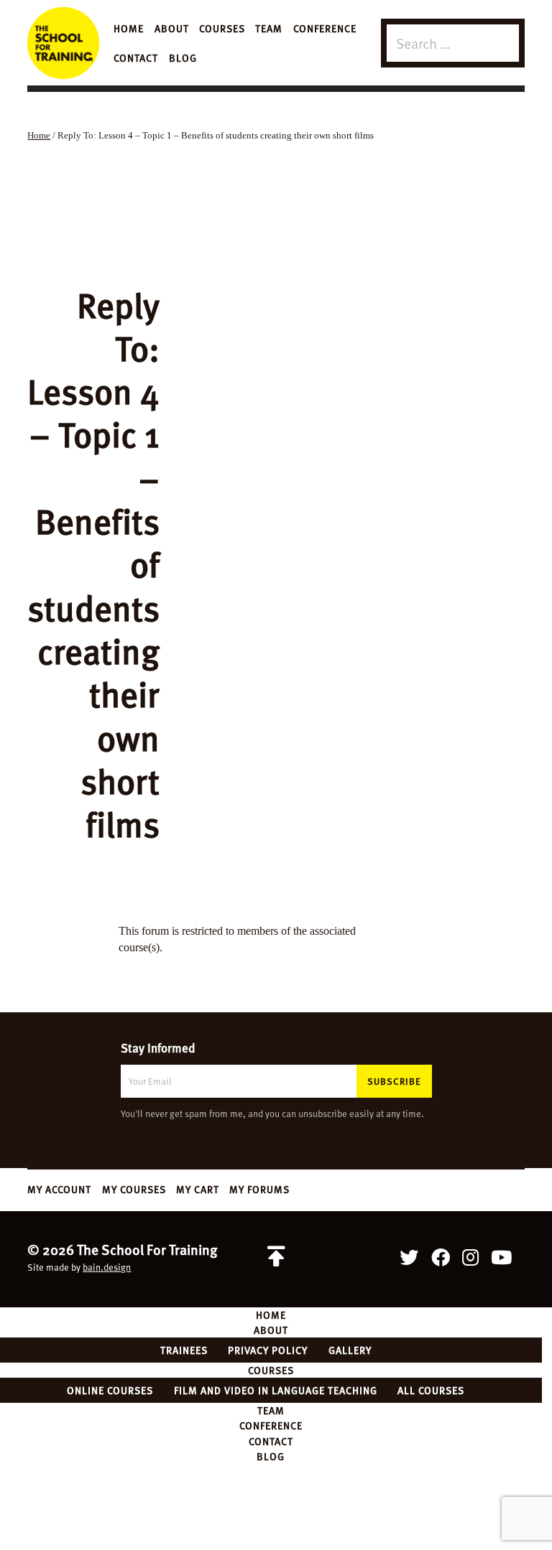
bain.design (107, 1267)
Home (129, 28)
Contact (136, 57)
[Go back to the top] (276, 1257)
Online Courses (110, 1390)
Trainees (184, 1350)
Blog (183, 57)
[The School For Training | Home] (63, 43)
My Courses (134, 1189)
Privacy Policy (268, 1350)
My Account (59, 1189)
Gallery (350, 1350)
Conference (324, 28)
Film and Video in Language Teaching (275, 1390)
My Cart (197, 1189)
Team (268, 28)
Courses (222, 28)
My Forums (259, 1189)
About (172, 28)
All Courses (430, 1390)
